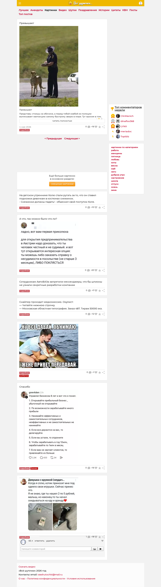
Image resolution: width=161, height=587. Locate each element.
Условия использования (81, 578)
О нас (22, 578)
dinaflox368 (127, 121)
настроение (117, 178)
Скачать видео (27, 566)
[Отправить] (101, 549)
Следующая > (72, 138)
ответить (39, 540)
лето (113, 171)
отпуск (114, 184)
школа (114, 181)
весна (114, 165)
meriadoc (126, 131)
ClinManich (127, 116)
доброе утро (118, 175)
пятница (115, 156)
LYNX (124, 126)
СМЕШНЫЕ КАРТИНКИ (62, 184)
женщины (116, 153)
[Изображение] (94, 549)
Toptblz (125, 136)
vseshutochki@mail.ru (50, 574)
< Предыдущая (53, 138)
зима (113, 190)
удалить (50, 540)
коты (113, 162)
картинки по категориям (124, 147)
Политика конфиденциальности (46, 578)
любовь (115, 159)
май (113, 168)
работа (115, 150)
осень (114, 187)
